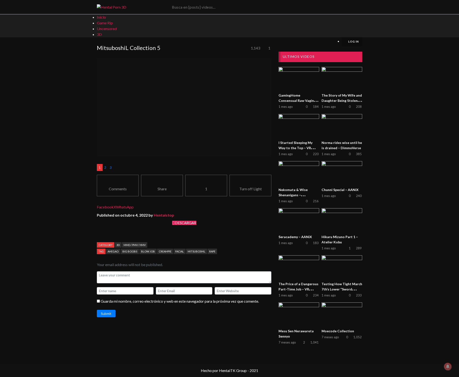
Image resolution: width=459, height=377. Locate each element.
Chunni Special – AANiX (340, 190)
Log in (353, 41)
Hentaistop (164, 215)
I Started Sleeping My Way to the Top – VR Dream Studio (295, 148)
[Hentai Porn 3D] (111, 7)
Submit (106, 313)
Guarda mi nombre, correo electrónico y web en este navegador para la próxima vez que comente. (180, 301)
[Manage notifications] (448, 366)
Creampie (165, 251)
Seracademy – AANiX (295, 237)
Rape (212, 251)
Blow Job (148, 251)
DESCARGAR (185, 223)
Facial (179, 251)
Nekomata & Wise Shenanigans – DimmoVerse (293, 195)
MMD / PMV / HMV (135, 244)
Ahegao (113, 251)
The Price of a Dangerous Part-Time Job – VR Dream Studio (298, 289)
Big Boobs (129, 251)
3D (118, 244)
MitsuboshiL (196, 251)
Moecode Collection (338, 331)
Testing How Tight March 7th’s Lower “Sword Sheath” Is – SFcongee (342, 289)
